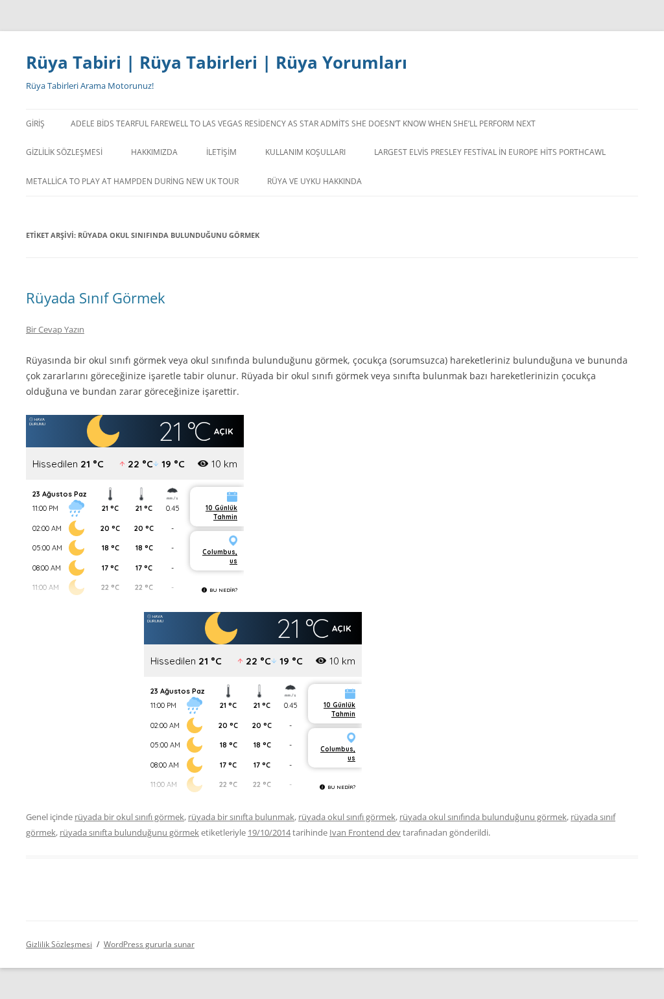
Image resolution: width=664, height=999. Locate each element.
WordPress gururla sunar (149, 944)
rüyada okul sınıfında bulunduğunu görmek (483, 817)
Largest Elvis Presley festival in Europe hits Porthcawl (490, 152)
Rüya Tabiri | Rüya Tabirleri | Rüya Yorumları (216, 62)
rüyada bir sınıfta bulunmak (241, 817)
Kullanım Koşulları (305, 152)
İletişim (221, 152)
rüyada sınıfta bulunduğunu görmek (129, 832)
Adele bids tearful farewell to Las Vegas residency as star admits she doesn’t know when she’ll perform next (303, 123)
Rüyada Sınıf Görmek (95, 297)
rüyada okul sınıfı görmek (347, 817)
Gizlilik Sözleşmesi (64, 152)
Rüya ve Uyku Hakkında (314, 181)
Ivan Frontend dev (365, 832)
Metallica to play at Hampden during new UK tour (132, 181)
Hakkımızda (154, 152)
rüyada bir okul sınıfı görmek (129, 817)
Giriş (35, 123)
